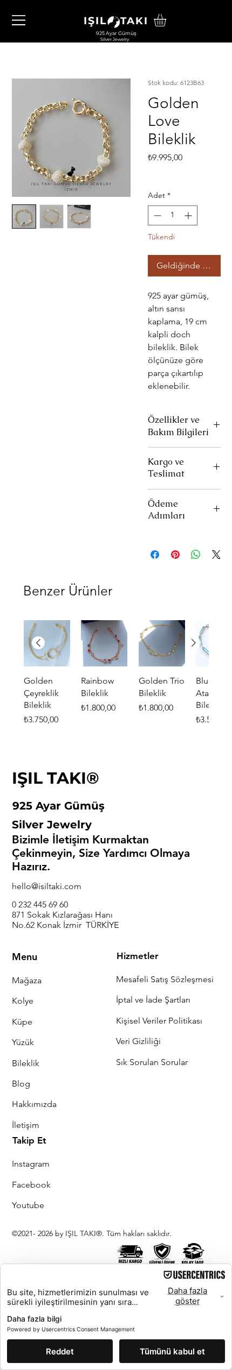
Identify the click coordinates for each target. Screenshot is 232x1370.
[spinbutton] (172, 215)
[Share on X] (216, 554)
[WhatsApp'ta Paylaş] (195, 554)
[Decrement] (156, 215)
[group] (116, 680)
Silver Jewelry (52, 824)
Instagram (31, 1164)
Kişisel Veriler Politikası (159, 1021)
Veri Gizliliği (138, 1041)
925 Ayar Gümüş (58, 805)
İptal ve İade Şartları (153, 1000)
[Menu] (19, 20)
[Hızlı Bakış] (47, 643)
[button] (167, 20)
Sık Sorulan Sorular (152, 1062)
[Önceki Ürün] (38, 642)
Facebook (31, 1185)
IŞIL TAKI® (55, 778)
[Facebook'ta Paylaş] (154, 554)
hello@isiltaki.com (46, 886)
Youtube (28, 1205)
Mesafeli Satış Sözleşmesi (165, 979)
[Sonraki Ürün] (193, 642)
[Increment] (189, 215)
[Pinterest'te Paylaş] (175, 554)
